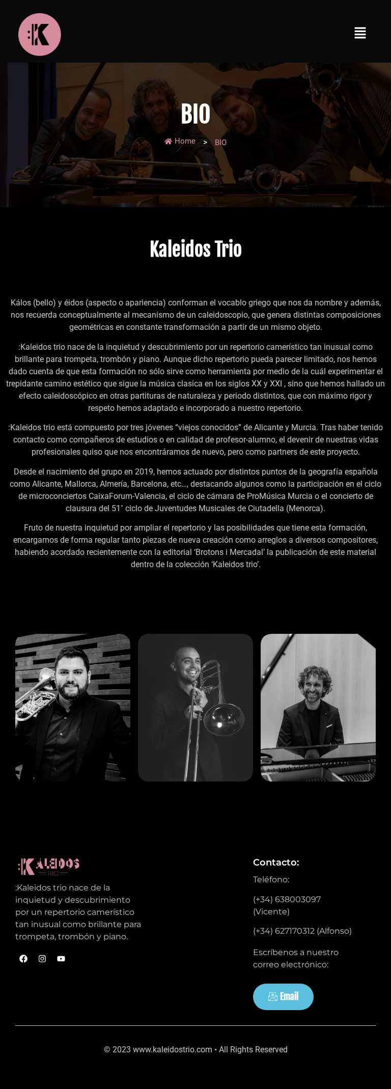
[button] (360, 34)
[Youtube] (61, 959)
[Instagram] (42, 959)
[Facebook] (23, 959)
